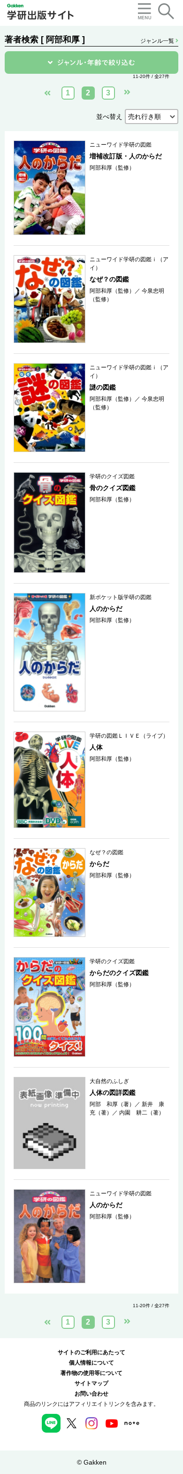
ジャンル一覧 (157, 41)
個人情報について (91, 1362)
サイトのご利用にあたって (91, 1352)
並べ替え (109, 116)
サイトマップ (91, 1383)
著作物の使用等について (91, 1373)
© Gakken (92, 1462)
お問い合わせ (91, 1393)
